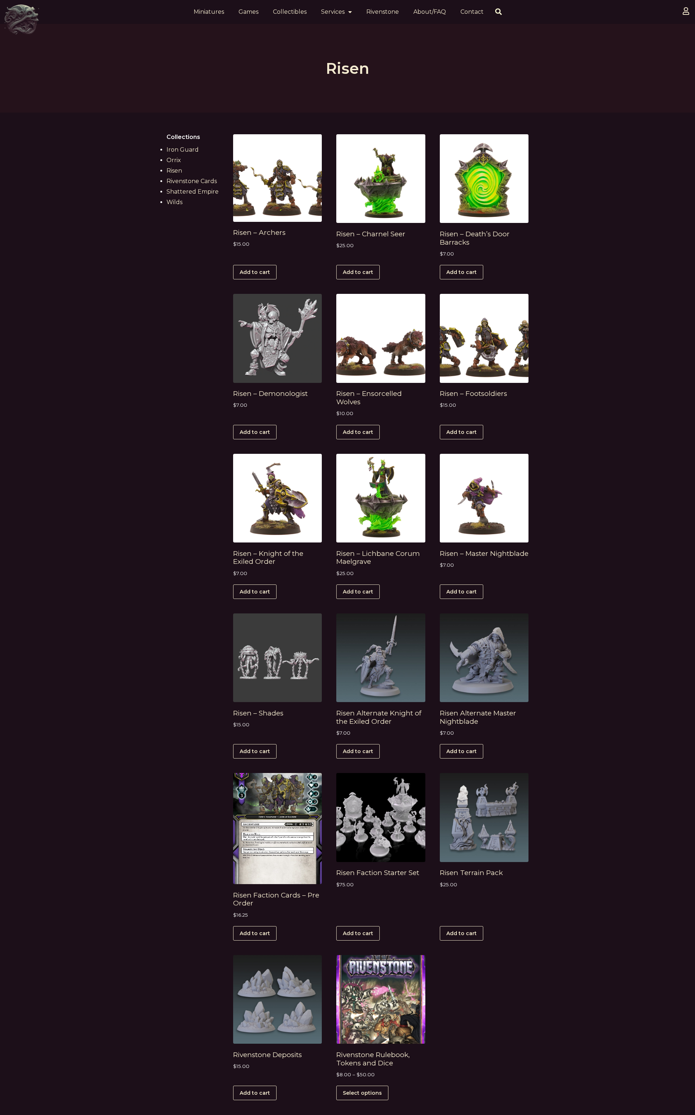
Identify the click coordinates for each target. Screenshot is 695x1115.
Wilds (174, 202)
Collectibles (290, 11)
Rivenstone (382, 11)
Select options (362, 1093)
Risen (174, 170)
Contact (472, 11)
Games (248, 11)
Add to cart (255, 272)
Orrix (174, 160)
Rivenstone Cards (192, 181)
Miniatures (209, 11)
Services (333, 11)
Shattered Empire (193, 191)
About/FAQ (429, 11)
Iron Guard (183, 149)
